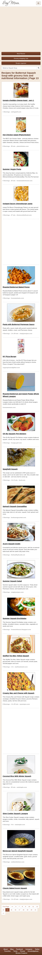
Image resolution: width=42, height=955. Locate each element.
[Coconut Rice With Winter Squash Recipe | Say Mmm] (21, 764)
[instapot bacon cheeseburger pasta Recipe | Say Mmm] (21, 193)
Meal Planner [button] (21, 53)
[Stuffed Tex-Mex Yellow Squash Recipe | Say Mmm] (21, 644)
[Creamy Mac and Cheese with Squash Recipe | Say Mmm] (21, 681)
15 (11, 910)
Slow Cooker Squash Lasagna (15, 814)
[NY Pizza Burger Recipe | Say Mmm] (21, 346)
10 (29, 906)
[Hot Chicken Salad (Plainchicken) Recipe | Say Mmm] (21, 124)
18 (23, 910)
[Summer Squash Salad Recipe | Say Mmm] (21, 569)
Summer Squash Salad (12, 581)
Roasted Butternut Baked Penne (16, 287)
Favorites (7, 951)
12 (37, 906)
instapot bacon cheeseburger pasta (17, 204)
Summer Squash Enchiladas (14, 618)
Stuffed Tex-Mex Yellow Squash (16, 656)
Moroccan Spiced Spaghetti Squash (18, 851)
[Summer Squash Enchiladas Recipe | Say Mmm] (21, 607)
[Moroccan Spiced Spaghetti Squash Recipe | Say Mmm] (21, 839)
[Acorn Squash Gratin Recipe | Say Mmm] (21, 532)
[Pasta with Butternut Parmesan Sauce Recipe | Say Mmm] (21, 313)
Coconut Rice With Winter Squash (17, 776)
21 (35, 910)
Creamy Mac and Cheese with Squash (18, 693)
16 (15, 910)
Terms (15, 951)
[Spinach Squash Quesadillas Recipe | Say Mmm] (21, 495)
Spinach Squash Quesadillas (15, 506)
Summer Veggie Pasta (12, 169)
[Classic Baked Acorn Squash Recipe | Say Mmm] (21, 876)
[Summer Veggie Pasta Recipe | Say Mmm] (21, 159)
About (6, 949)
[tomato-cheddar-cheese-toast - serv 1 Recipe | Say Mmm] (21, 90)
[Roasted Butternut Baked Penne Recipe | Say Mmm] (21, 275)
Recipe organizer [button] (21, 63)
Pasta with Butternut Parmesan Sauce (18, 324)
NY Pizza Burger (9, 356)
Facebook (19, 949)
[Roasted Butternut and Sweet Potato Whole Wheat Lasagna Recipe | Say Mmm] (21, 382)
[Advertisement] (21, 29)
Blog (11, 949)
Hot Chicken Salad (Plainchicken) (17, 135)
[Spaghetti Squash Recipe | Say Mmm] (21, 457)
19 (27, 910)
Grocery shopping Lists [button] (21, 58)
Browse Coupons (21, 953)
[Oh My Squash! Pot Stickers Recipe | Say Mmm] (21, 422)
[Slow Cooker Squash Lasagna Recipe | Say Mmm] (21, 802)
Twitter (37, 949)
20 (31, 910)
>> (3, 913)
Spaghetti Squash (10, 469)
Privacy (22, 951)
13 (3, 910)
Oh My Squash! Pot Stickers (14, 434)
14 (7, 910)
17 (19, 910)
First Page (6, 906)
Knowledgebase (33, 951)
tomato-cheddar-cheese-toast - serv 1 (18, 100)
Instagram (29, 949)
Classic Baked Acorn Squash (15, 888)
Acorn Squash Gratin (11, 544)
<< (12, 906)
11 (33, 906)
